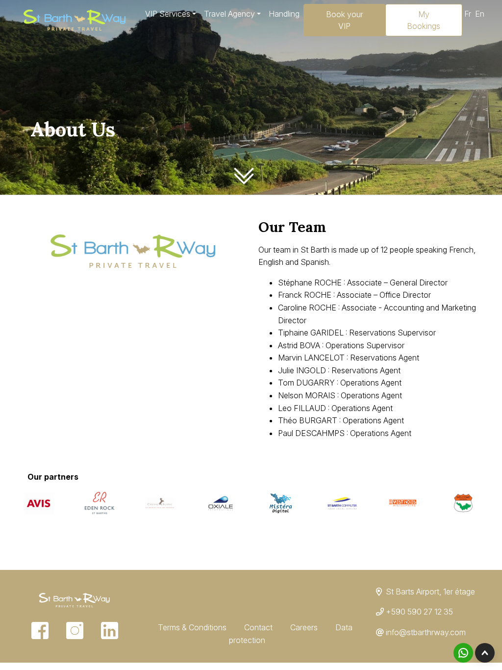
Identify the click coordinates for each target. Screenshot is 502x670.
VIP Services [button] (167, 14)
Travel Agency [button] (229, 14)
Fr (467, 14)
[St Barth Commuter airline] (342, 502)
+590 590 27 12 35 (419, 612)
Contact (258, 627)
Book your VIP (344, 20)
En (479, 14)
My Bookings (423, 20)
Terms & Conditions (192, 627)
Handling (284, 14)
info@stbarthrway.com (426, 632)
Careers (304, 627)
